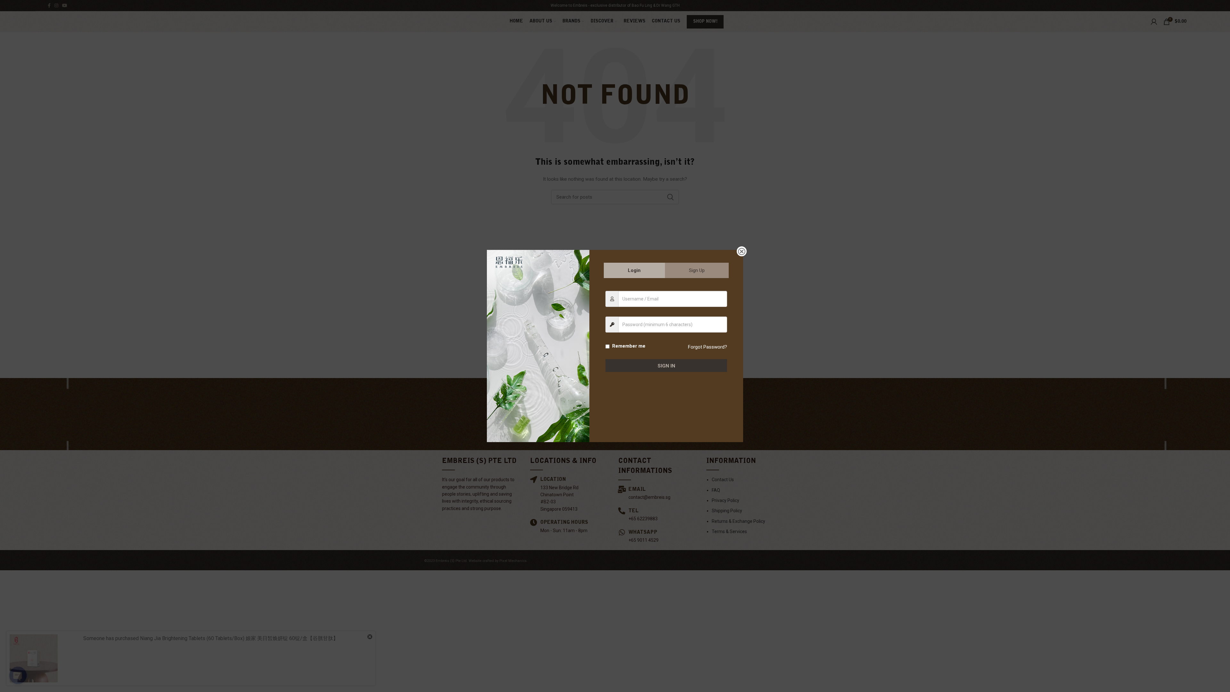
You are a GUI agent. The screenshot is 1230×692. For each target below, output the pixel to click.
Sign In (666, 366)
